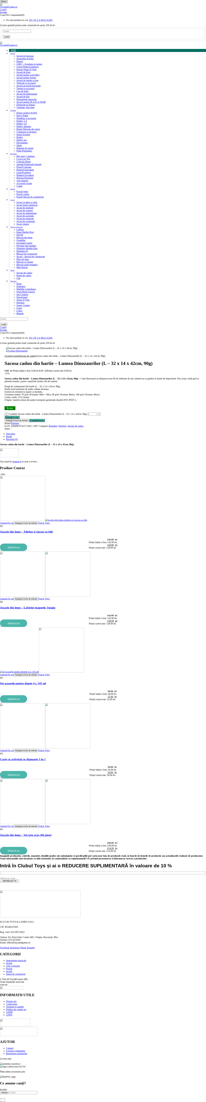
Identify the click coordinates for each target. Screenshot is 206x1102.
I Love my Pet (23, 159)
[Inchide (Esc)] (1, 1098)
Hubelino (20, 286)
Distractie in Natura (25, 104)
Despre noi (11, 1001)
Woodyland (21, 297)
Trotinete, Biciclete (25, 107)
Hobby (19, 137)
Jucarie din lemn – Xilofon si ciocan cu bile (26, 531)
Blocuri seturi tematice (27, 264)
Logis (19, 308)
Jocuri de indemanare (26, 213)
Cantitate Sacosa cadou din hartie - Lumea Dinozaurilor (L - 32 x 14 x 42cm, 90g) (48, 414)
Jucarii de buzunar (25, 56)
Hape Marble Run (25, 232)
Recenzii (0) (12, 439)
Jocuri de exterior (24, 210)
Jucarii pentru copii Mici (28, 75)
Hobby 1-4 (21, 121)
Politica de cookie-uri (16, 1009)
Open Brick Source (25, 292)
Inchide (3, 12)
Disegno (20, 302)
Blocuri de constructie (26, 254)
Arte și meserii (13, 966)
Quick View (44, 523)
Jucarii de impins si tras (27, 80)
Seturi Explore (23, 134)
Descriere (10, 434)
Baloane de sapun (24, 148)
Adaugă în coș (12, 417)
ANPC (9, 1015)
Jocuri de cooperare (25, 221)
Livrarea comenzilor (15, 1051)
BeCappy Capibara (25, 156)
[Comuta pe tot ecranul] (4, 1098)
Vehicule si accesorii (26, 83)
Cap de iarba (22, 91)
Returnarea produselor (16, 1053)
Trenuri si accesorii (25, 88)
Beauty (19, 61)
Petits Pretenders (24, 151)
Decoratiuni (22, 142)
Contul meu (11, 1004)
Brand (9, 436)
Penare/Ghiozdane (25, 170)
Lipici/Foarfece (23, 172)
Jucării (9, 963)
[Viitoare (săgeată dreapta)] (4, 1101)
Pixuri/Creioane (23, 167)
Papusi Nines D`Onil (26, 69)
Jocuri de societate (25, 216)
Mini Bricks (22, 267)
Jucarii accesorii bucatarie (28, 85)
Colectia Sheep (23, 161)
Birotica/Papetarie (24, 178)
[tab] (106, 434)
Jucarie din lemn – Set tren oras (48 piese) (25, 835)
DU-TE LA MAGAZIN (40, 20)
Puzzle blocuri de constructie (30, 197)
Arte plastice (22, 180)
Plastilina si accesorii (26, 118)
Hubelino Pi (22, 251)
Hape (19, 283)
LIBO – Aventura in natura (29, 64)
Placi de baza (22, 259)
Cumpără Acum (37, 420)
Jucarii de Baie (23, 72)
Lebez (19, 310)
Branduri (53, 426)
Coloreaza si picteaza (26, 132)
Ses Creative (22, 294)
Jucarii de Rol (23, 96)
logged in (17, 461)
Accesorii (14, 356)
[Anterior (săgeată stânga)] (1, 1101)
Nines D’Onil (22, 300)
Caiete (19, 186)
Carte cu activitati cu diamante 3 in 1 (23, 759)
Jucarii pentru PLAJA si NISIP (31, 102)
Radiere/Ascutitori (25, 175)
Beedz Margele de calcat (28, 129)
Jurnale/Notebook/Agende (28, 164)
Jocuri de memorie (25, 218)
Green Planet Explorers (27, 67)
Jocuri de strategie (24, 207)
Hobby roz (21, 140)
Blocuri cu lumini (24, 262)
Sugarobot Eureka (25, 58)
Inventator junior (24, 243)
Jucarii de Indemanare (26, 94)
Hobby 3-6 (21, 123)
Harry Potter (22, 115)
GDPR (9, 1012)
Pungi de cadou (23, 275)
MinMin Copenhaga (26, 289)
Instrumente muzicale (26, 99)
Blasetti (20, 313)
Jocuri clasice (22, 224)
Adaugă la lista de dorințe (17, 420)
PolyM (19, 235)
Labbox (20, 229)
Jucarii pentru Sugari (26, 77)
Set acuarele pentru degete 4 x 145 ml (23, 683)
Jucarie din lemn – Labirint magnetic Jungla (27, 607)
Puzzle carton (22, 194)
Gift (18, 278)
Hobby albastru (23, 126)
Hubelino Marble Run (26, 248)
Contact (9, 1048)
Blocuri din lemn (24, 237)
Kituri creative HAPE (26, 113)
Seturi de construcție (15, 974)
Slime (19, 145)
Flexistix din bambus (26, 245)
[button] (103, 9)
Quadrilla (20, 240)
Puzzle (9, 968)
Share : (8, 428)
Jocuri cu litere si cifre (26, 202)
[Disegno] (9, 456)
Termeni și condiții (15, 1006)
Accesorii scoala (24, 183)
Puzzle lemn (22, 191)
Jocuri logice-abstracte (27, 205)
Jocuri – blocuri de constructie (30, 256)
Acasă (7, 356)
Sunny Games (23, 305)
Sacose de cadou (24, 273)
